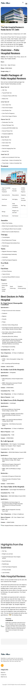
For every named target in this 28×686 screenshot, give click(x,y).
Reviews (2, 25)
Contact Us (3, 674)
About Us (3, 672)
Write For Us (4, 676)
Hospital (20, 44)
